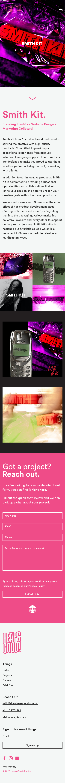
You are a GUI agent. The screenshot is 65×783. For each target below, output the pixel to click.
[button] (16, 266)
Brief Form (8, 685)
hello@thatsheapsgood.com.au (20, 703)
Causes (7, 680)
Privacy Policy (36, 586)
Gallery (7, 670)
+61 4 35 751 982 (12, 710)
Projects (7, 675)
